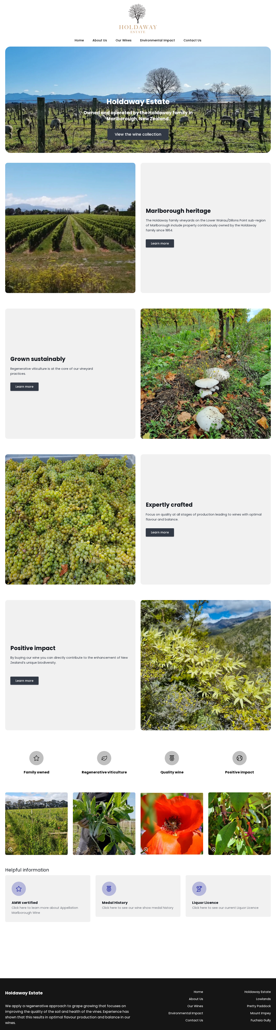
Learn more (160, 243)
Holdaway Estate (258, 992)
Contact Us (194, 1020)
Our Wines (195, 1006)
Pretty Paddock (259, 1006)
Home (198, 992)
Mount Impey (260, 1013)
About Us (196, 999)
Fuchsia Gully (261, 1020)
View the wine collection (138, 134)
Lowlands (263, 999)
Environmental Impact (186, 1013)
